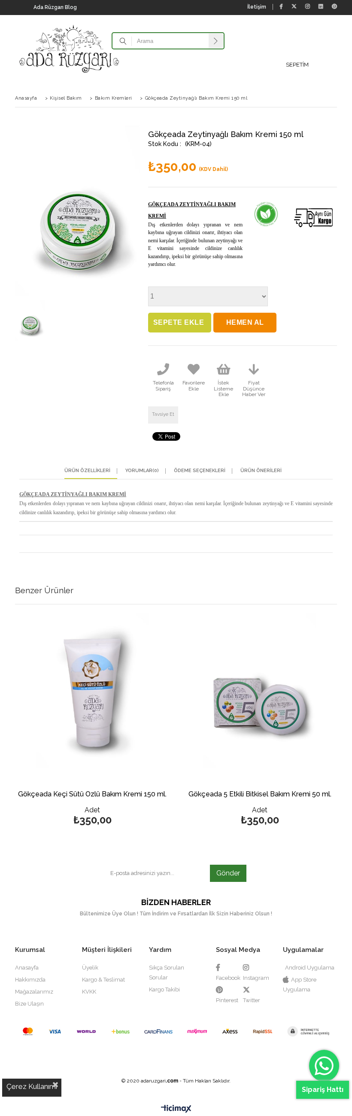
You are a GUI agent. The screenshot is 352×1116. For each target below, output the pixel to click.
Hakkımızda (30, 979)
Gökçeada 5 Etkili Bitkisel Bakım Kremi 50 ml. (259, 794)
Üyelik (90, 967)
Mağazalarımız (34, 991)
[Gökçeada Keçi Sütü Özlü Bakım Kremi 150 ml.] (92, 690)
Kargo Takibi (164, 989)
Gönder (228, 873)
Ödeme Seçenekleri (199, 470)
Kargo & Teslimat (103, 979)
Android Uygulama (309, 967)
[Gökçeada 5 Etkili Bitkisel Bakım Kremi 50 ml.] (259, 690)
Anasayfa (27, 967)
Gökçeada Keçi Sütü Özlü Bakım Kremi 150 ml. (92, 794)
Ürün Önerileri (261, 470)
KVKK (89, 991)
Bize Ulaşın (29, 1003)
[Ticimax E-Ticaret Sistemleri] (176, 1109)
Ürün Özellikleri (87, 470)
